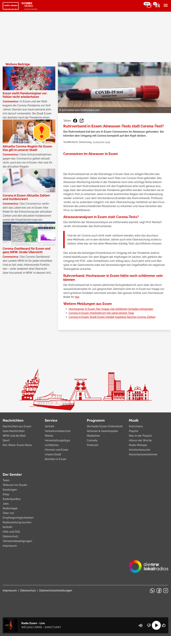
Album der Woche (140, 440)
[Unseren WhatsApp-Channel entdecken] (152, 590)
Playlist (133, 431)
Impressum (10, 545)
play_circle (156, 625)
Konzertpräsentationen (143, 454)
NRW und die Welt (14, 435)
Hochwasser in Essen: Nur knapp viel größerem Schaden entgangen (111, 309)
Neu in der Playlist (140, 435)
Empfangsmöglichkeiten (18, 517)
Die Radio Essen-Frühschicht (105, 426)
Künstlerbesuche (139, 449)
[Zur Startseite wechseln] (11, 6)
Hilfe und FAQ (11, 531)
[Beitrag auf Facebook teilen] (75, 121)
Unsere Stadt (53, 454)
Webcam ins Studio (15, 485)
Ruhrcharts (136, 426)
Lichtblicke (52, 445)
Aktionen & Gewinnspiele (102, 431)
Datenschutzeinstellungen (55, 590)
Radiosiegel (10, 508)
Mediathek (93, 435)
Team (6, 480)
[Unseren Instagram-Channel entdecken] (165, 590)
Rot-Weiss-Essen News (17, 445)
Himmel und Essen (56, 449)
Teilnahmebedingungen (17, 541)
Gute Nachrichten (14, 431)
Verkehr (49, 426)
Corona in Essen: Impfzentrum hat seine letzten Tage (101, 313)
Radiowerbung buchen (17, 522)
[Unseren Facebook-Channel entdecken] (159, 590)
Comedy (92, 440)
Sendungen (10, 489)
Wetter (49, 435)
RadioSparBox (12, 499)
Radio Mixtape (138, 445)
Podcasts (93, 445)
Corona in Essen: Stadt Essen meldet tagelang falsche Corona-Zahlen (112, 317)
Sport (6, 440)
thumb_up (164, 625)
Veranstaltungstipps (57, 440)
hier (77, 297)
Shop (6, 494)
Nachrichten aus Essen (17, 426)
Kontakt (7, 527)
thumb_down (149, 625)
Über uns (8, 513)
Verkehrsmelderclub (57, 431)
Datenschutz (10, 536)
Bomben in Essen (55, 459)
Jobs (6, 503)
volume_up (140, 625)
